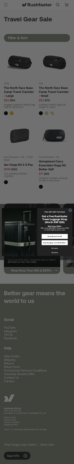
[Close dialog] (70, 210)
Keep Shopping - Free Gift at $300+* (54, 242)
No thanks (54, 248)
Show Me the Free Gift (55, 236)
